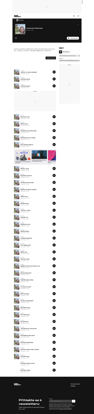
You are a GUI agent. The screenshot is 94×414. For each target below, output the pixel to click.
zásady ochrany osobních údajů (65, 409)
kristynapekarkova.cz (66, 52)
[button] (73, 15)
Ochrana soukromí (75, 384)
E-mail (50, 398)
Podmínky (73, 386)
